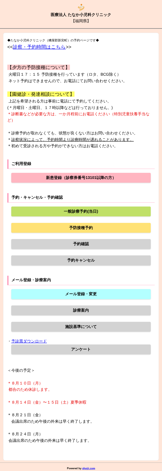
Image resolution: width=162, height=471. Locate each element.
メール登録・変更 (81, 294)
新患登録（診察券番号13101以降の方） (81, 177)
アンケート (81, 349)
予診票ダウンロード (29, 341)
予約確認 (81, 244)
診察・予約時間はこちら (39, 46)
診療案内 (81, 310)
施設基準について (81, 326)
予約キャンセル (81, 260)
